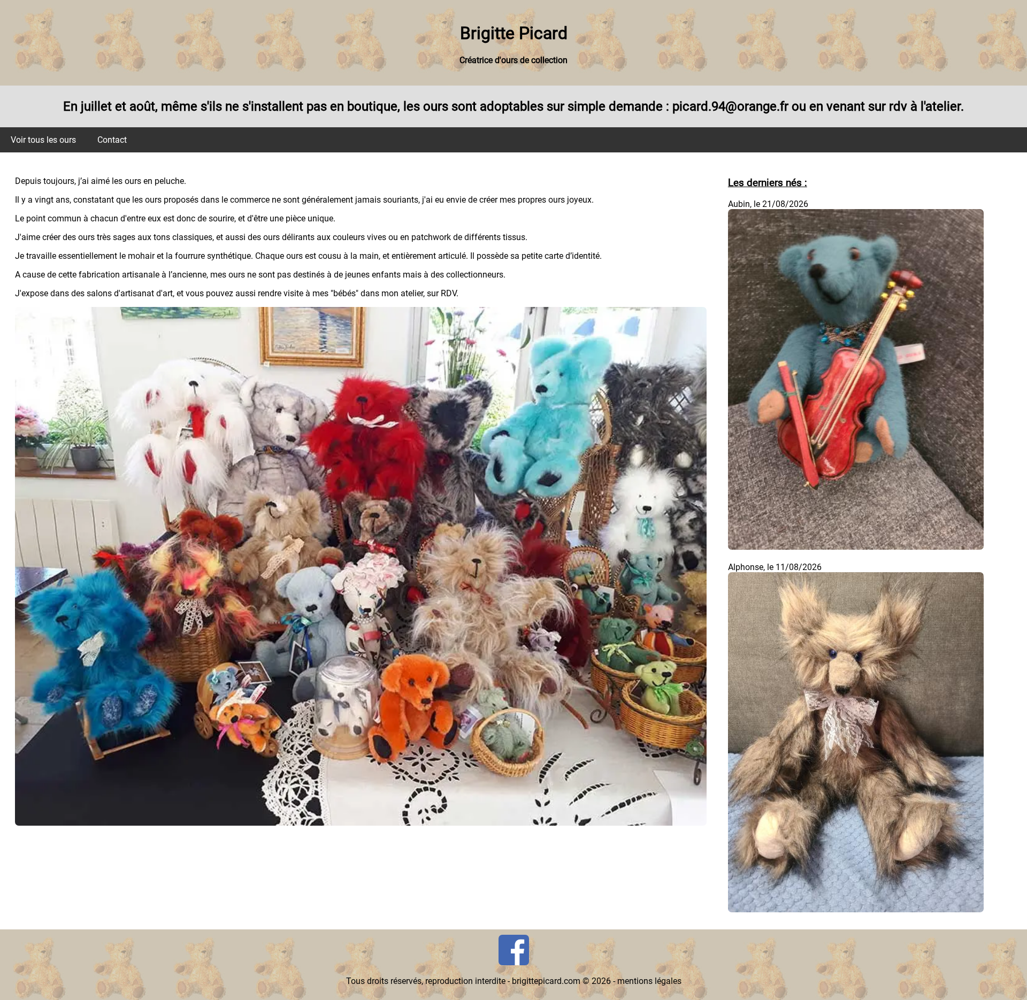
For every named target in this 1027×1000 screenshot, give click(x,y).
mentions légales (649, 981)
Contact (112, 140)
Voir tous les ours (43, 140)
